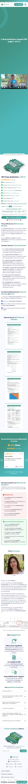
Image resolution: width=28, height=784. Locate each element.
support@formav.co (15, 761)
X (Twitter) (19, 766)
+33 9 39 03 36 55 (14, 759)
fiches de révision (12, 600)
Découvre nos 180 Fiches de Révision (13, 154)
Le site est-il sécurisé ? (8, 708)
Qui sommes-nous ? (8, 777)
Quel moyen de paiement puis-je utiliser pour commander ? (11, 703)
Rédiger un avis (14, 473)
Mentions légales (7, 774)
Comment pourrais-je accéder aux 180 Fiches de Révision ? (12, 696)
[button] (2, 460)
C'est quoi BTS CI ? (7, 691)
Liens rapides (5, 771)
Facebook (10, 764)
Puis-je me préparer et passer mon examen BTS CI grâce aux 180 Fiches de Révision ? (12, 714)
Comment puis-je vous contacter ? (11, 720)
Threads (10, 766)
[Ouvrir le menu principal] (25, 4)
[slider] (5, 87)
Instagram (19, 764)
